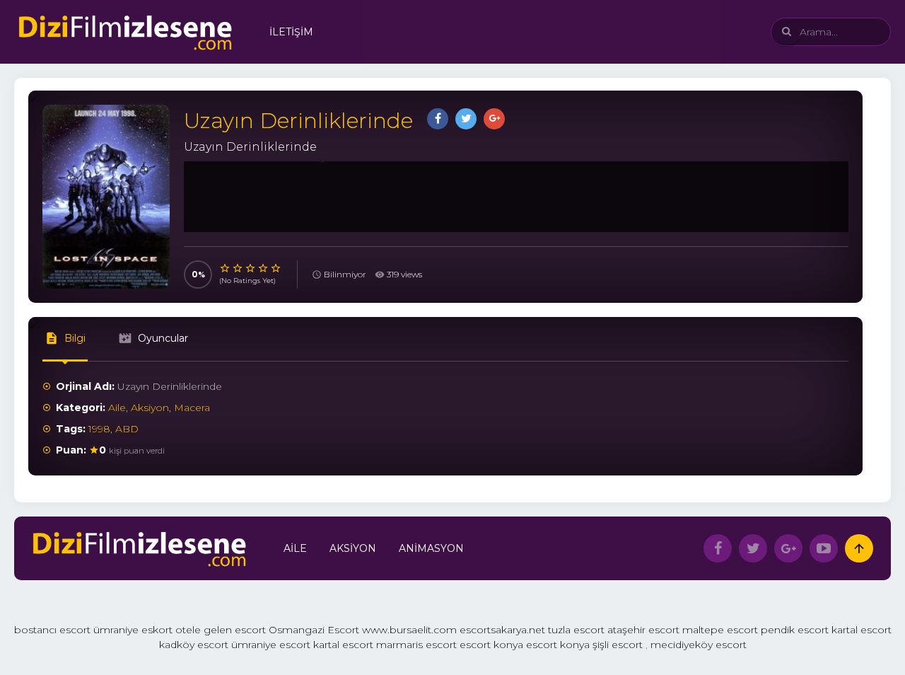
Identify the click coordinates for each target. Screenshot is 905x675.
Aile (117, 407)
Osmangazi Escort (314, 629)
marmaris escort (416, 644)
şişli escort (617, 644)
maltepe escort (720, 629)
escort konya (491, 644)
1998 (99, 428)
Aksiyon (150, 407)
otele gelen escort (220, 629)
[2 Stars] (238, 268)
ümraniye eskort (133, 629)
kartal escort (861, 629)
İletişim (291, 31)
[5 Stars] (276, 268)
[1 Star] (225, 268)
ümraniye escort (270, 644)
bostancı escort (52, 629)
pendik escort (795, 629)
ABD (127, 428)
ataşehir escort (643, 629)
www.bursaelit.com (409, 629)
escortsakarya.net (502, 629)
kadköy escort (193, 644)
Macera (192, 407)
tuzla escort (576, 629)
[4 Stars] (263, 268)
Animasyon (431, 548)
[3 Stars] (251, 268)
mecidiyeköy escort (698, 644)
